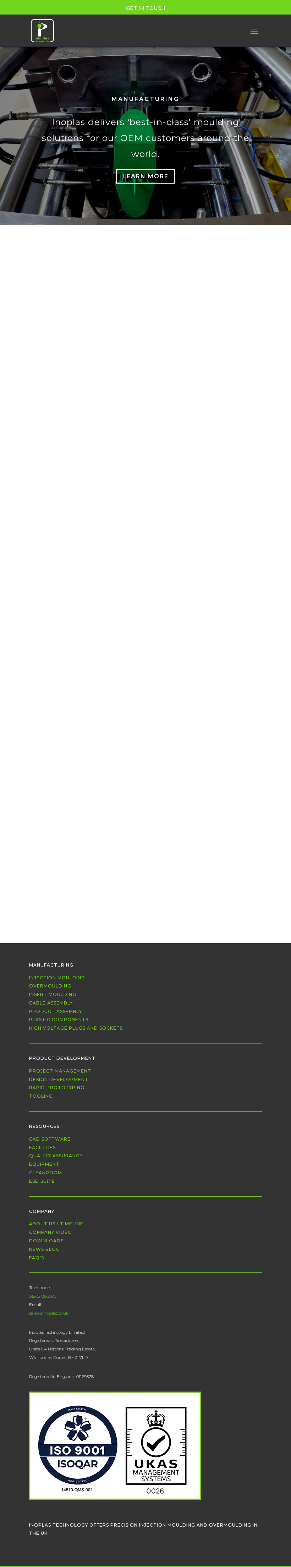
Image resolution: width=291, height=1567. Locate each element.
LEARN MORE (145, 176)
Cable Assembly (126, 275)
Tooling (41, 1096)
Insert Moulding (52, 994)
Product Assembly (190, 275)
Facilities (42, 1147)
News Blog (44, 1249)
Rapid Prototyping (56, 1087)
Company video (50, 1232)
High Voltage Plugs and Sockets (76, 1028)
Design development (58, 1079)
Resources (44, 1126)
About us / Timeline (56, 1223)
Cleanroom (45, 1172)
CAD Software (50, 1139)
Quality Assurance (56, 1155)
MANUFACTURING (145, 99)
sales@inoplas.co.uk (48, 1313)
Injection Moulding (162, 265)
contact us (223, 301)
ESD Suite (42, 1181)
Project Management (60, 1071)
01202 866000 (42, 1296)
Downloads (46, 1240)
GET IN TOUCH (145, 8)
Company (41, 1211)
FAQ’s (36, 1257)
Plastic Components (58, 1019)
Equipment (44, 1164)
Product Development (62, 1058)
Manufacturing (51, 965)
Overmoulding (212, 265)
